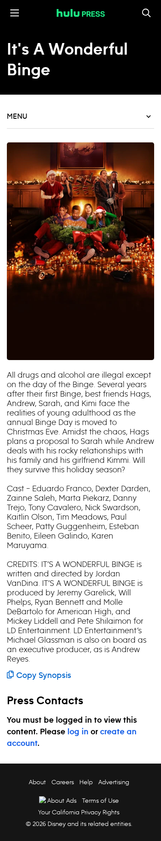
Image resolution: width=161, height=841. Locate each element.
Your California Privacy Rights (78, 812)
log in (77, 732)
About (37, 782)
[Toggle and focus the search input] (146, 13)
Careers (63, 782)
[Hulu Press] (81, 13)
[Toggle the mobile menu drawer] (14, 12)
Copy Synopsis (43, 676)
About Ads (61, 800)
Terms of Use (100, 800)
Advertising (113, 782)
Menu (17, 116)
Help (86, 782)
